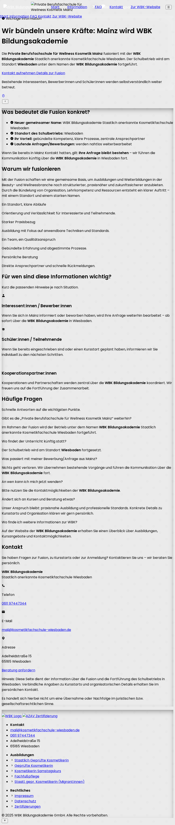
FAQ (98, 6)
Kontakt (116, 6)
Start (55, 6)
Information (77, 6)
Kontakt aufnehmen (19, 73)
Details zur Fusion (50, 73)
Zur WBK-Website (145, 6)
